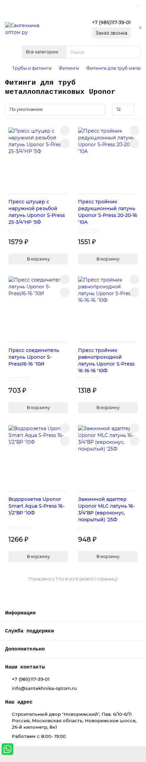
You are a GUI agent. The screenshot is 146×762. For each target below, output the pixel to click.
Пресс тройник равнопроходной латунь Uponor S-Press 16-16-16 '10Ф (106, 360)
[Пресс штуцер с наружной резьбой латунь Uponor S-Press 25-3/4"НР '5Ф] (38, 159)
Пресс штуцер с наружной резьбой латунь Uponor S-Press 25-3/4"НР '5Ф (36, 212)
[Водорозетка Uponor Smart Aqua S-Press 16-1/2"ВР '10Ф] (38, 456)
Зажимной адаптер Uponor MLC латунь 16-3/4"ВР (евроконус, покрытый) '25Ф (106, 509)
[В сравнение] (65, 143)
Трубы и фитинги (32, 68)
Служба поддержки (29, 631)
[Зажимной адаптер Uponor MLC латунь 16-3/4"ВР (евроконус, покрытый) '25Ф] (108, 456)
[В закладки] (65, 130)
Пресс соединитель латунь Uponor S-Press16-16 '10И (33, 357)
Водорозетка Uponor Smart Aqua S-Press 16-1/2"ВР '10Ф (36, 506)
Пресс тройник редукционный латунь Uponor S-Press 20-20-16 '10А (107, 212)
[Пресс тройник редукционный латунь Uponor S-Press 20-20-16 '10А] (108, 159)
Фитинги (69, 68)
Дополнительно (25, 649)
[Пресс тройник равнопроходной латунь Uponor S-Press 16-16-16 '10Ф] (108, 307)
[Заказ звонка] (132, 735)
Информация (20, 613)
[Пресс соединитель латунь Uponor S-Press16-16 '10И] (38, 307)
